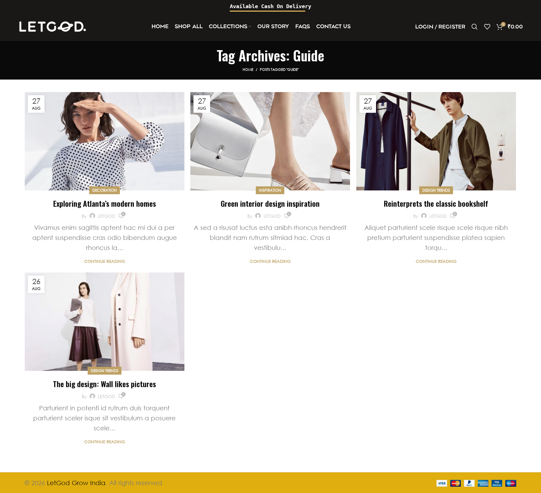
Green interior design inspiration (270, 203)
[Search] (474, 26)
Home (248, 69)
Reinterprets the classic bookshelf (436, 203)
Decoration (104, 190)
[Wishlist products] (487, 26)
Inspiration (270, 190)
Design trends (436, 190)
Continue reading (104, 261)
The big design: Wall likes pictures (104, 383)
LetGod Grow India (76, 482)
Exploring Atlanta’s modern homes (104, 203)
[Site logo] (52, 26)
